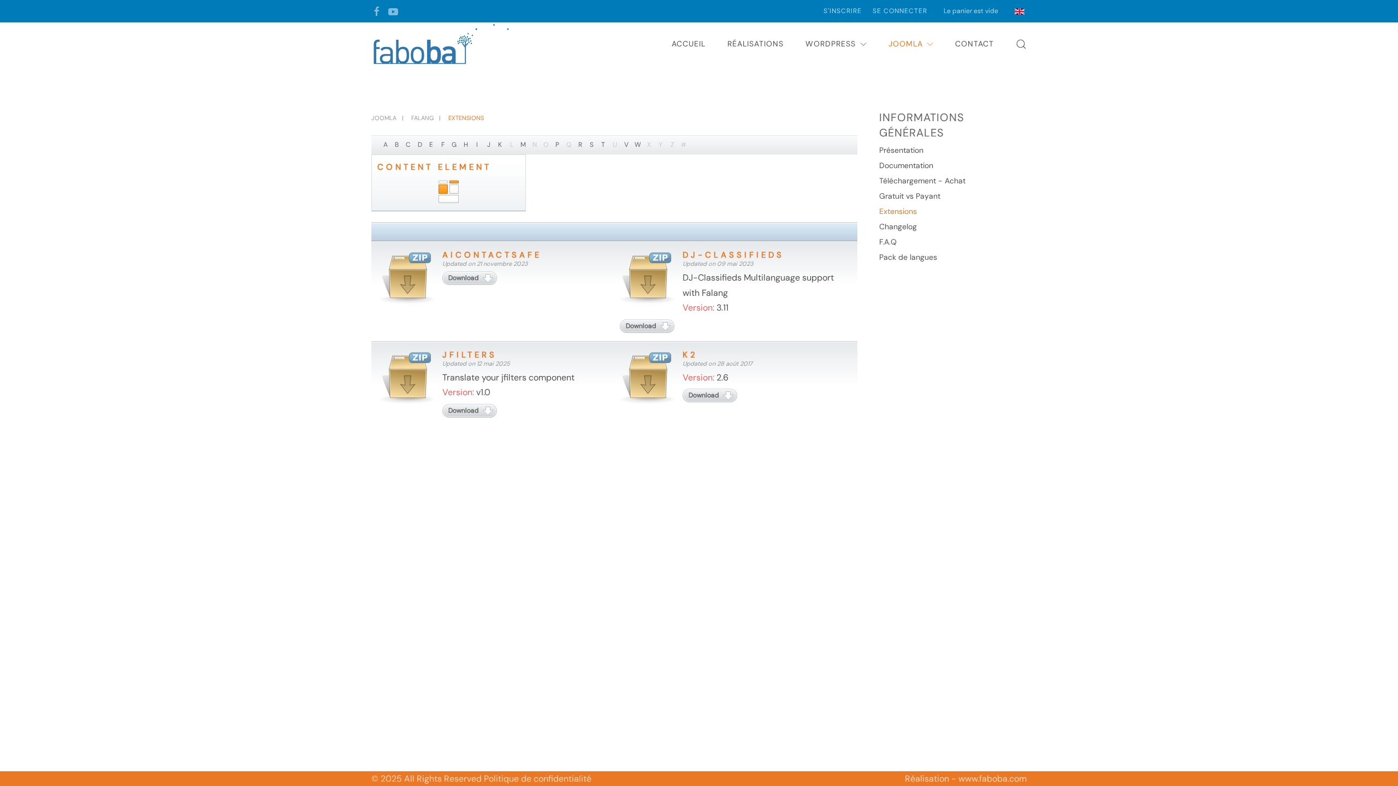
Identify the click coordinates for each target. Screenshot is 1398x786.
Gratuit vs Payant (909, 196)
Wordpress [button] (830, 44)
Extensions (898, 211)
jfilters (469, 354)
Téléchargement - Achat (922, 181)
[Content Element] (448, 192)
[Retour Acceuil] (442, 44)
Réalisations (755, 44)
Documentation (906, 165)
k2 (690, 354)
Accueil (689, 44)
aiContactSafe (492, 254)
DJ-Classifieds (733, 254)
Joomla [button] (905, 44)
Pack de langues (908, 257)
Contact (974, 44)
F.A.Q (888, 242)
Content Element (434, 167)
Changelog (898, 226)
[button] (1021, 44)
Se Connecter (900, 11)
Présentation (901, 150)
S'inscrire (843, 11)
